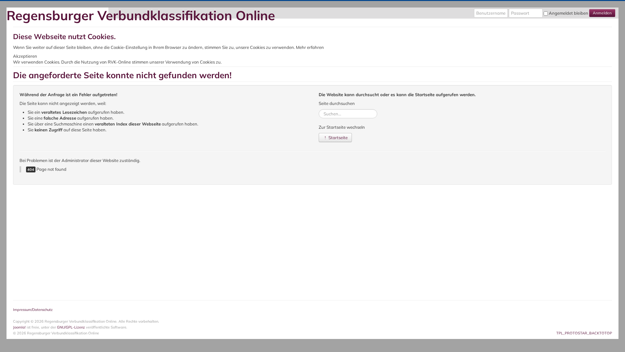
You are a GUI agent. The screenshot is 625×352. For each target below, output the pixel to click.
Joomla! (19, 327)
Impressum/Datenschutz (33, 309)
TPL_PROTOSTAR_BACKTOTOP (584, 333)
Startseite (337, 137)
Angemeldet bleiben (568, 13)
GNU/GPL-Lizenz (71, 327)
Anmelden (602, 12)
